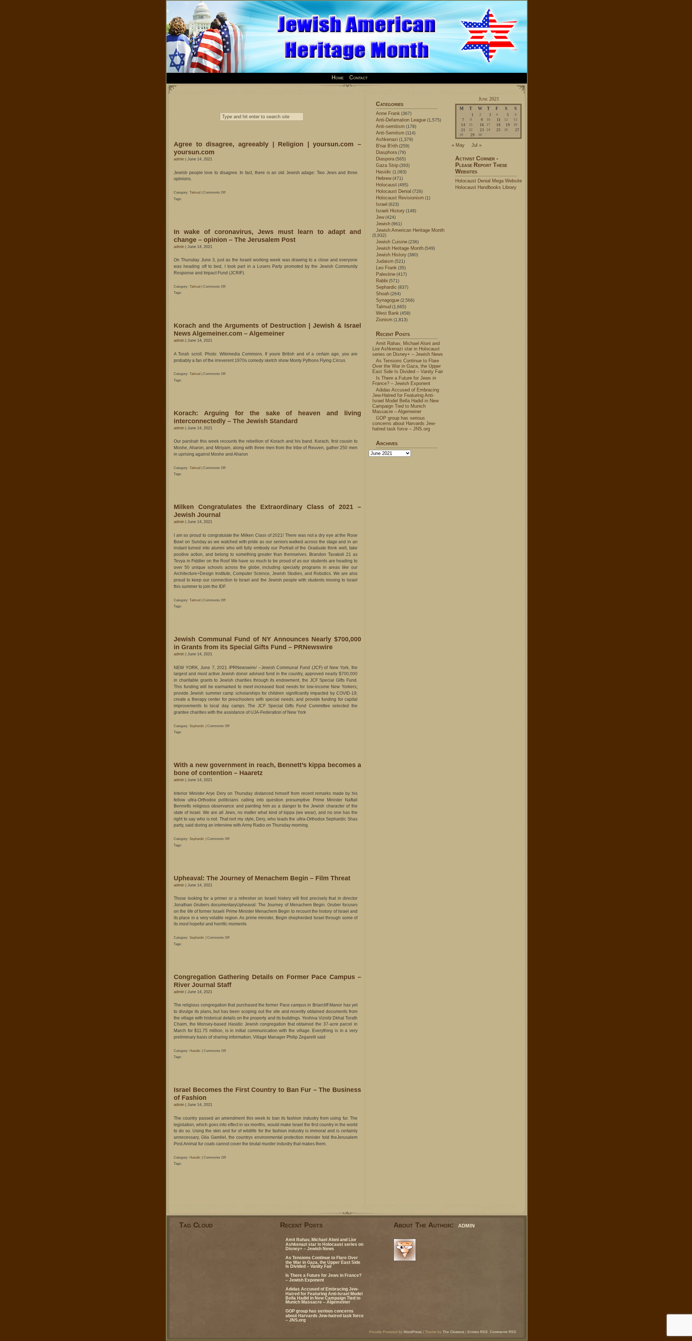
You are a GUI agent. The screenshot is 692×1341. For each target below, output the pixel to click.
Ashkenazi (387, 139)
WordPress (413, 1332)
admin (179, 159)
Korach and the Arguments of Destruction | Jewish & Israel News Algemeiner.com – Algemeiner (267, 329)
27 (517, 130)
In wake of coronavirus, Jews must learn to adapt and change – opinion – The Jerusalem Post (267, 235)
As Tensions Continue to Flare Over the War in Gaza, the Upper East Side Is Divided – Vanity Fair (407, 366)
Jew (380, 217)
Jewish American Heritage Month (410, 230)
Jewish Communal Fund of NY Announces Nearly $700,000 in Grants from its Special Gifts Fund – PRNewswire (267, 643)
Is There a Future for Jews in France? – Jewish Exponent (404, 380)
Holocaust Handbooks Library (485, 187)
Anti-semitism (390, 126)
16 (482, 125)
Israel (381, 204)
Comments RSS (503, 1332)
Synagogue (387, 300)
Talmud (195, 192)
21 (463, 130)
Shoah (382, 293)
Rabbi (382, 280)
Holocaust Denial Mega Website (488, 180)
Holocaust (386, 184)
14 (463, 125)
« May (458, 145)
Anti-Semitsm (390, 133)
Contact (358, 77)
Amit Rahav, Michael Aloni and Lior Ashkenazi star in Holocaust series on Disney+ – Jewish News (407, 349)
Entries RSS (477, 1332)
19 (508, 125)
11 (499, 120)
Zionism (384, 319)
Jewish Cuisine (391, 241)
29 (472, 135)
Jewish (383, 223)
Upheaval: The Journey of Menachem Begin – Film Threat (262, 878)
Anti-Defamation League (401, 120)
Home (338, 77)
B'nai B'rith (387, 146)
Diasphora (386, 152)
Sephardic (197, 726)
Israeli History (390, 210)
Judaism (385, 261)
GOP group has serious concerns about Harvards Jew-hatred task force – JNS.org (404, 423)
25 (498, 130)
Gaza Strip (387, 165)
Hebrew (383, 178)
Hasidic (195, 1051)
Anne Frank (388, 113)
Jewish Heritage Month (399, 248)
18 (498, 125)
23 (482, 130)
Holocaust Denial (393, 191)
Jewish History (391, 254)
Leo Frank (386, 267)
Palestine (385, 274)
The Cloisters (453, 1332)
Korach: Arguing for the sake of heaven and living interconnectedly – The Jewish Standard (267, 417)
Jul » (476, 145)
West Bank (387, 313)
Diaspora (385, 158)
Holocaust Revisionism (400, 197)
